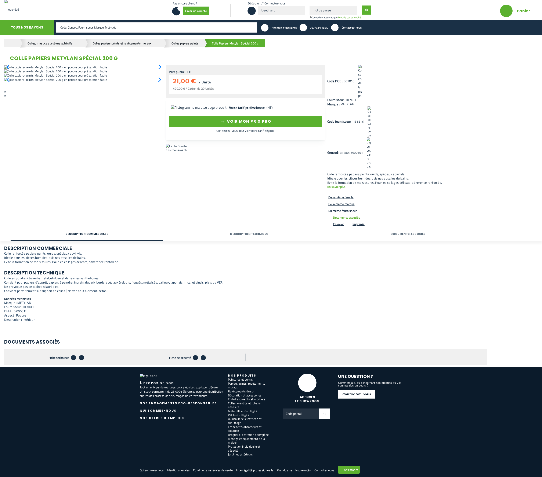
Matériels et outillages (242, 411)
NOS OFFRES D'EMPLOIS (162, 418)
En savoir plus (336, 187)
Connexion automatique (324, 17)
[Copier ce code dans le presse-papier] (360, 81)
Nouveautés (303, 470)
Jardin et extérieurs (240, 454)
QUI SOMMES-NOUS (158, 410)
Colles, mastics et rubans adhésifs (244, 405)
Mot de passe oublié (349, 17)
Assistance (351, 469)
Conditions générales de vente (213, 470)
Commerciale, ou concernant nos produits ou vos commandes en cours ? (369, 384)
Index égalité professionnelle (254, 470)
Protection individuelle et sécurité (244, 448)
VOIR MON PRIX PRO (245, 121)
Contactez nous (324, 470)
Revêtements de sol (241, 391)
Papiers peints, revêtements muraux (246, 385)
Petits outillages (238, 415)
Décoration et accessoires (245, 395)
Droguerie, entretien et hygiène (248, 434)
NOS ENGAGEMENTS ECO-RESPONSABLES (178, 403)
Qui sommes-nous (152, 470)
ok (324, 414)
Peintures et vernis (240, 379)
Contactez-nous (356, 394)
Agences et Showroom (307, 399)
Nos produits (242, 375)
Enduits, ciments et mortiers (246, 399)
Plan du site (284, 470)
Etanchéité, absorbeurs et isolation (245, 429)
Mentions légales (178, 470)
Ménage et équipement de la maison (246, 440)
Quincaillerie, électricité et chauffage (244, 421)
